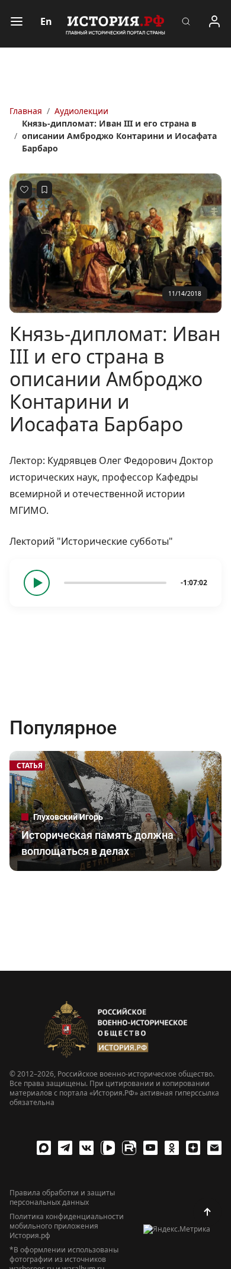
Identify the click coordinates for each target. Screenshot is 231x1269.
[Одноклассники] (172, 1148)
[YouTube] (150, 1148)
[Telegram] (65, 1148)
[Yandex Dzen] (193, 1148)
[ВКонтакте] (86, 1148)
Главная (25, 110)
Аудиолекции (81, 110)
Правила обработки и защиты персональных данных (62, 1197)
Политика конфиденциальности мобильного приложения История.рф (66, 1226)
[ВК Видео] (108, 1148)
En (46, 21)
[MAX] (44, 1148)
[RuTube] (129, 1148)
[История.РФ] (115, 24)
